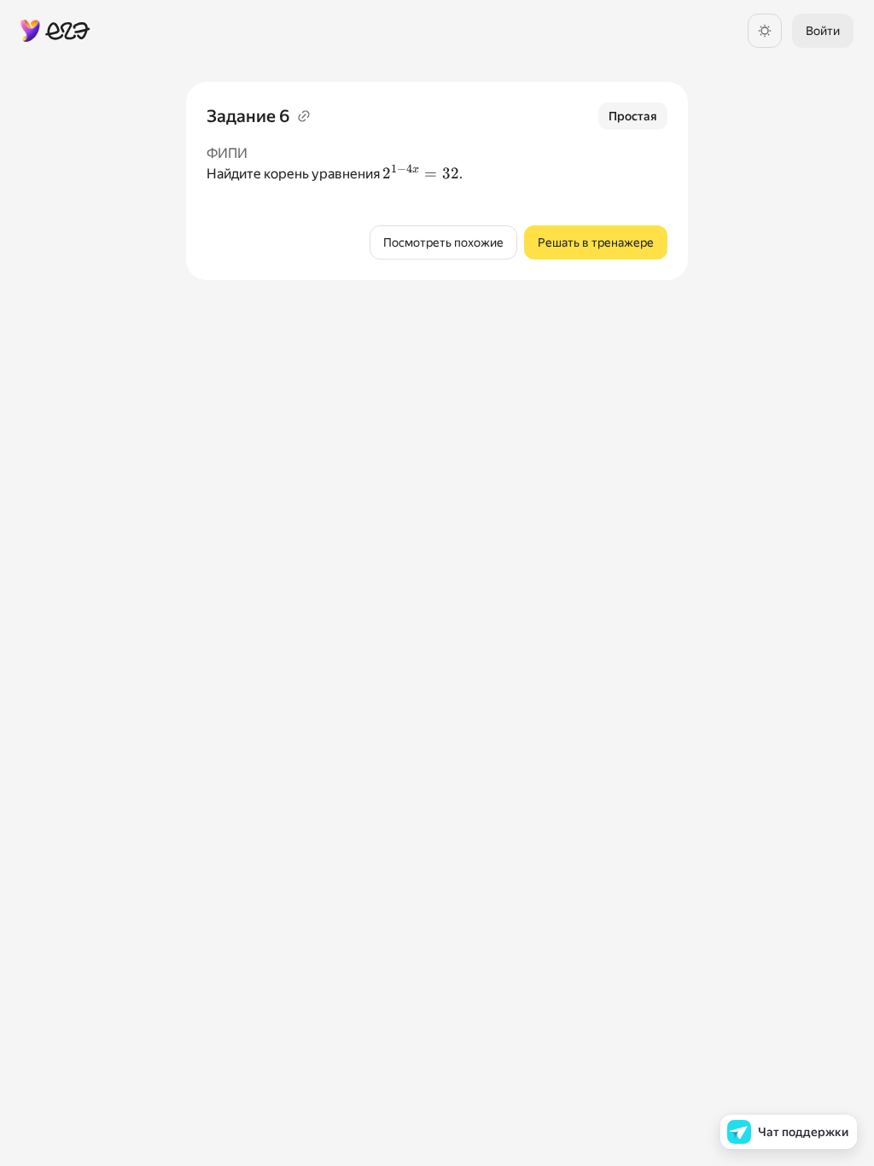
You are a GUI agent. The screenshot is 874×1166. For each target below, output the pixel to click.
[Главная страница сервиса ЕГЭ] (55, 31)
